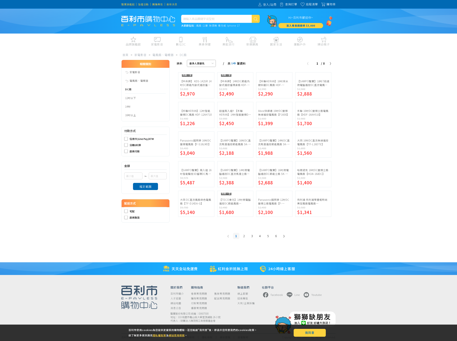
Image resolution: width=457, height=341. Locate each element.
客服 (364, 51)
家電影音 (140, 55)
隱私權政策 (159, 335)
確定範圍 (145, 186)
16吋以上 (130, 115)
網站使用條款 (177, 335)
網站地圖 (175, 303)
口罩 (205, 25)
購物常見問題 (199, 298)
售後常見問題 (222, 293)
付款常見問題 (199, 303)
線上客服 (242, 293)
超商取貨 (135, 217)
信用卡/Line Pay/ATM (142, 138)
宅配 (132, 211)
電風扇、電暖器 (163, 55)
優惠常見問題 (199, 308)
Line (297, 295)
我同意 (310, 332)
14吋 (128, 106)
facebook (277, 295)
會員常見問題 (199, 293)
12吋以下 (130, 98)
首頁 (125, 55)
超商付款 (135, 151)
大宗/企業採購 (246, 303)
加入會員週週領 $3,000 (301, 25)
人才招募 (175, 298)
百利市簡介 (177, 293)
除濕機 (213, 25)
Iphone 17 (233, 25)
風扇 (199, 25)
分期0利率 (135, 145)
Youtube (317, 295)
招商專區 (242, 298)
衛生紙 (222, 25)
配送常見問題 (222, 298)
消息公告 (175, 308)
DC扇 (183, 55)
